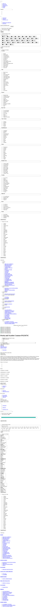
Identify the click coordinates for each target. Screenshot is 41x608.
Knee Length (6, 168)
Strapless (5, 189)
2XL (12, 44)
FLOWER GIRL (8, 318)
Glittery (5, 121)
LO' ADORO (7, 314)
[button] (4, 17)
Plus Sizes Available (7, 103)
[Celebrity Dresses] (3, 446)
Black (5, 252)
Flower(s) (5, 137)
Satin (4, 154)
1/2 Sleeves (5, 204)
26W (4, 42)
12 (35, 36)
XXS (25, 42)
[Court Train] (2, 472)
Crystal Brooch (6, 133)
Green (5, 226)
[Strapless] (3, 491)
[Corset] (3, 448)
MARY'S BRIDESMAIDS (7, 578)
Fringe (5, 138)
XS (29, 42)
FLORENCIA (7, 315)
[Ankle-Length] (2, 469)
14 (3, 38)
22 (20, 38)
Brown (5, 251)
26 (29, 38)
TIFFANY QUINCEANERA (10, 290)
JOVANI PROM (7, 276)
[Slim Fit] (3, 481)
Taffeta (5, 157)
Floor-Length (6, 167)
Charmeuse (5, 147)
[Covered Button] (3, 450)
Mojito (5, 224)
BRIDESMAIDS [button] (5, 298)
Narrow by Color (5, 221)
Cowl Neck (6, 177)
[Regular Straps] (3, 489)
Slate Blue (5, 232)
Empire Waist (6, 197)
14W (9, 40)
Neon (4, 123)
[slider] (36, 417)
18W (19, 40)
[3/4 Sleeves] (3, 484)
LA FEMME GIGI (8, 279)
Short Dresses (6, 85)
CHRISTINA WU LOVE (9, 311)
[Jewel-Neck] (3, 476)
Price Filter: (4, 29)
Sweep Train (6, 171)
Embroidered (6, 134)
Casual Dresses (6, 55)
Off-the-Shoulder (6, 183)
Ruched (5, 104)
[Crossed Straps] (3, 451)
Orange (5, 518)
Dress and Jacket (6, 74)
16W (14, 40)
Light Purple (6, 237)
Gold (4, 250)
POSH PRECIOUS (8, 265)
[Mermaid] (3, 480)
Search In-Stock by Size (6, 33)
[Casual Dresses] (4, 437)
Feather (5, 149)
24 (24, 38)
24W (34, 40)
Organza (5, 153)
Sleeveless (5, 209)
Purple (5, 235)
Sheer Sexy (5, 84)
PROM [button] (4, 261)
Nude (5, 249)
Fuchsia (5, 241)
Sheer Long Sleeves (7, 207)
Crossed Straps (6, 111)
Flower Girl (6, 60)
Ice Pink (5, 238)
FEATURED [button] (5, 304)
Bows (5, 132)
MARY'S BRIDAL (8, 312)
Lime (4, 227)
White (5, 255)
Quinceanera (6, 65)
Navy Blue (5, 234)
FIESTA (4, 565)
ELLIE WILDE (7, 273)
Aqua (5, 228)
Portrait (5, 185)
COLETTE (7, 271)
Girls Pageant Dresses (7, 61)
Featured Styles (5, 587)
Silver (5, 254)
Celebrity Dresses (7, 96)
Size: (1, 342)
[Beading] (2, 460)
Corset (5, 98)
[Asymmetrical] (2, 470)
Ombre (5, 124)
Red (4, 517)
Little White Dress (7, 77)
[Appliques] (2, 459)
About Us (4, 390)
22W (29, 40)
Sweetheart (5, 190)
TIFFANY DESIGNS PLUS (10, 285)
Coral (5, 247)
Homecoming (6, 62)
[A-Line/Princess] (3, 478)
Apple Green (6, 225)
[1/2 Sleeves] (3, 483)
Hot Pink (5, 240)
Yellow (5, 223)
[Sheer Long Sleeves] (3, 486)
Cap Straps (5, 214)
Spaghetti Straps (6, 216)
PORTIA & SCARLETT (9, 282)
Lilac (4, 236)
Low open (5, 113)
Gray (4, 253)
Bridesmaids (6, 54)
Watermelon (6, 242)
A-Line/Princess (6, 196)
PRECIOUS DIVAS (8, 264)
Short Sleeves (6, 208)
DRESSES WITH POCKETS (8, 569)
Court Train (6, 166)
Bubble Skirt (6, 95)
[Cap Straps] (3, 488)
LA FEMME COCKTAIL (9, 321)
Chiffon (5, 148)
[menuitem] (22, 3)
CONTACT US (5, 409)
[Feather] (2, 466)
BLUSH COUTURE (8, 269)
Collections (4, 405)
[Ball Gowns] (3, 440)
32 (3, 40)
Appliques (5, 130)
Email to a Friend (3, 347)
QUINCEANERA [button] (6, 286)
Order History (5, 396)
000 (4, 36)
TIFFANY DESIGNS (8, 284)
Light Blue (5, 231)
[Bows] (2, 461)
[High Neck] (3, 475)
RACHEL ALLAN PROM (9, 283)
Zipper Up (5, 115)
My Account (5, 4)
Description (4, 349)
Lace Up (5, 112)
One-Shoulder (6, 184)
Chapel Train (6, 165)
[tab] (22, 273)
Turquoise (5, 502)
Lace (4, 139)
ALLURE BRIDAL (6, 591)
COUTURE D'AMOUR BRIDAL (11, 313)
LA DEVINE (7, 278)
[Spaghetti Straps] (3, 490)
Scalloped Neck (6, 186)
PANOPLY (7, 281)
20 (16, 38)
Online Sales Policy (3, 346)
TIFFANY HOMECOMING (10, 323)
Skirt (4, 86)
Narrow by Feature (5, 49)
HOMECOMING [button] (6, 319)
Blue (4, 233)
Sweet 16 (5, 67)
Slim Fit (5, 199)
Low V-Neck (6, 182)
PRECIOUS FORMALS (9, 263)
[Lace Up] (3, 452)
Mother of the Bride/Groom (8, 63)
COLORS (6, 272)
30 (37, 38)
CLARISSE (7, 270)
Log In (4, 7)
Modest (5, 79)
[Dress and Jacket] (3, 442)
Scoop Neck (6, 187)
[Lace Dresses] (3, 443)
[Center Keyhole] (3, 447)
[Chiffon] (2, 465)
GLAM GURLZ (7, 266)
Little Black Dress (7, 76)
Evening (5, 59)
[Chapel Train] (2, 471)
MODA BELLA (7, 317)
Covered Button (6, 110)
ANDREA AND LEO (8, 267)
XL (7, 44)
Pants (4, 80)
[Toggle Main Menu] (0, 16)
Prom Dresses (6, 64)
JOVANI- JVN (7, 277)
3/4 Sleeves (5, 205)
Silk (4, 156)
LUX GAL (4, 573)
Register (4, 6)
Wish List (4, 3)
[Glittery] (1, 455)
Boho (4, 73)
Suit (4, 87)
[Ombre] (1, 457)
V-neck (5, 191)
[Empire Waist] (3, 479)
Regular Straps (6, 215)
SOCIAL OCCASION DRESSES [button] (6, 571)
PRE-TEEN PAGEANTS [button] (7, 301)
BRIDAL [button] (4, 307)
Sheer (5, 114)
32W (20, 42)
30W (15, 42)
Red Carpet (5, 66)
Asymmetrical (6, 164)
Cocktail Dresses (6, 56)
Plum (4, 243)
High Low (5, 99)
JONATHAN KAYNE (9, 275)
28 (33, 38)
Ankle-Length (6, 163)
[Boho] (3, 441)
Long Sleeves (6, 206)
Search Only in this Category (6, 28)
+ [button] (3, 305)
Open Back (5, 101)
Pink (4, 239)
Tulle (4, 158)
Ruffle (5, 140)
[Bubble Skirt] (3, 445)
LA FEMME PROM (8, 280)
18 (12, 38)
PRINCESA (7, 289)
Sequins (5, 142)
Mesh (4, 152)
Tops (4, 88)
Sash (4, 141)
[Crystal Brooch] (2, 462)
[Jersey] (2, 467)
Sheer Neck (6, 188)
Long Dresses (6, 78)
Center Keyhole (6, 97)
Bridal (5, 53)
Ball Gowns (6, 72)
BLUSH (6, 268)
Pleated (5, 102)
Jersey (5, 150)
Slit (4, 105)
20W (24, 40)
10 (31, 36)
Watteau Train (6, 173)
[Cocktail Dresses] (4, 438)
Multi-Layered (6, 100)
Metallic (5, 122)
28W (9, 42)
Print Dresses (6, 81)
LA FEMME (5, 574)
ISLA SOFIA (7, 316)
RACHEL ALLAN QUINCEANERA (11, 288)
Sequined (5, 155)
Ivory (4, 248)
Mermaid (5, 198)
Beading (5, 131)
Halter (5, 178)
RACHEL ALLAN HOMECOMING (11, 322)
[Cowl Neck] (3, 474)
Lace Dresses (6, 75)
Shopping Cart (5, 5)
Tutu (4, 89)
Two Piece (5, 90)
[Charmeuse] (2, 464)
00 (8, 36)
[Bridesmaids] (4, 436)
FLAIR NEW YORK (8, 274)
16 (8, 38)
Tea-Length (6, 172)
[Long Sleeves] (3, 485)
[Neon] (1, 456)
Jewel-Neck (6, 181)
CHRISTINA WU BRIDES (9, 310)
